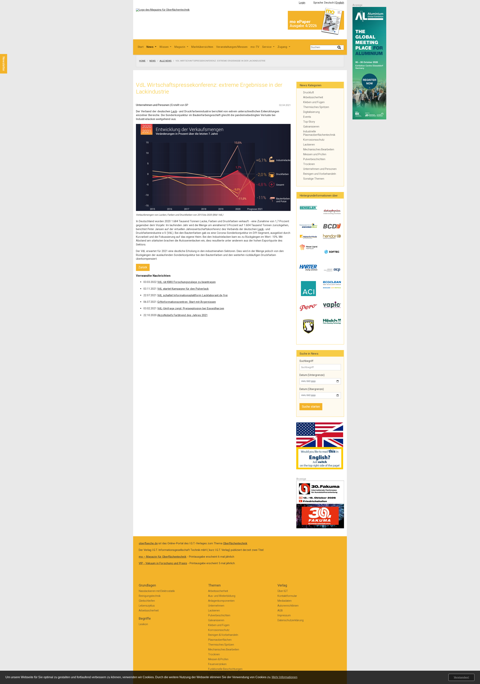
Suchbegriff (306, 361)
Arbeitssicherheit (313, 97)
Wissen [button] (164, 47)
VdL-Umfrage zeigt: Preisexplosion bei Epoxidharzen (190, 308)
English (340, 3)
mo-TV (254, 47)
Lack (174, 111)
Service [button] (267, 47)
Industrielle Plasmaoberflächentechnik (319, 133)
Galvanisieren (311, 127)
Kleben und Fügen (314, 102)
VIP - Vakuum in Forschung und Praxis (163, 563)
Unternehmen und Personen (320, 169)
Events (307, 117)
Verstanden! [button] (461, 677)
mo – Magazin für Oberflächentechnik (162, 557)
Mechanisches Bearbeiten (318, 150)
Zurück (142, 267)
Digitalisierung (311, 112)
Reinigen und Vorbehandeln (319, 174)
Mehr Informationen (284, 677)
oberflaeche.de (148, 543)
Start (140, 47)
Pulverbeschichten (314, 159)
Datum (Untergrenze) (312, 375)
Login (302, 3)
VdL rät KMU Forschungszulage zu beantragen (186, 282)
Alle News (166, 60)
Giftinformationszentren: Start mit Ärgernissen (186, 302)
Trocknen (309, 164)
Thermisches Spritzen (316, 107)
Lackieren (309, 145)
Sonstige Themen (313, 179)
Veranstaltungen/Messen (232, 47)
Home (142, 60)
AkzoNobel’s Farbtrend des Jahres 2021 (182, 315)
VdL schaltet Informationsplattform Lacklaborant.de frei (192, 295)
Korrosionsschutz (313, 140)
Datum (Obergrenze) (311, 389)
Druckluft (308, 92)
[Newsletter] (10, 50)
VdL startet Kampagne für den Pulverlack (183, 289)
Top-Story (309, 122)
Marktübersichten (202, 47)
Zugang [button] (283, 47)
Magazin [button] (180, 47)
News (152, 60)
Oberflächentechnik (235, 543)
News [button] (150, 47)
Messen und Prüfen (314, 154)
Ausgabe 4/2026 (303, 25)
